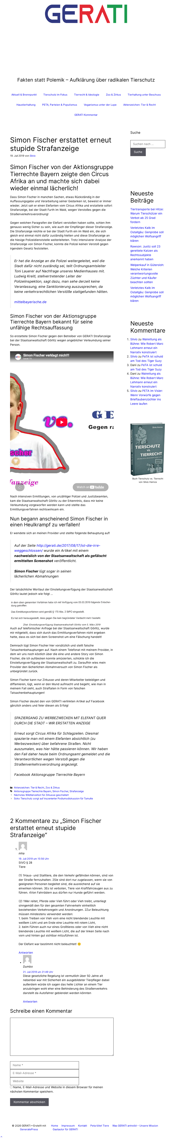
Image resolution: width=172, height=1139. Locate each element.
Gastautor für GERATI (65, 1129)
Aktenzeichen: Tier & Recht (139, 104)
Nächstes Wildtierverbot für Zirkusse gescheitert (41, 794)
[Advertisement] (86, 51)
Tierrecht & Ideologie (86, 94)
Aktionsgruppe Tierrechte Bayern (32, 791)
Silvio (133, 339)
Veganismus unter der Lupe (100, 104)
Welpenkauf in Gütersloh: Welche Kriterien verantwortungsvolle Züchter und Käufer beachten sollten (147, 273)
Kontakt (82, 1125)
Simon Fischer (60, 791)
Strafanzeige (77, 791)
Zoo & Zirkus (113, 94)
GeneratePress (29, 1129)
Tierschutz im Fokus (55, 94)
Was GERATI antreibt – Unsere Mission (135, 1125)
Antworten (26, 952)
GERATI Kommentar (86, 114)
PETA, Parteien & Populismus (59, 104)
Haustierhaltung (25, 104)
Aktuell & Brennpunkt (24, 94)
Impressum (68, 1125)
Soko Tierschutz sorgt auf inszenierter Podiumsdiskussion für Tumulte (53, 798)
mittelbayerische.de (30, 302)
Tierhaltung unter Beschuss (144, 94)
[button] (1, 1136)
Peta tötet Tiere (99, 1125)
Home (54, 1125)
